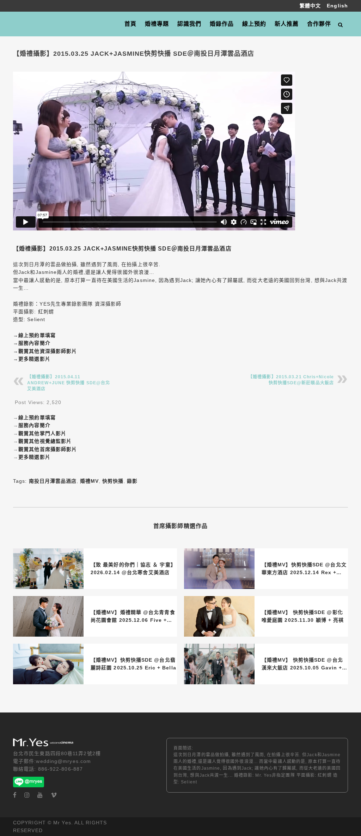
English (337, 5)
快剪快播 (112, 481)
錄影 (132, 481)
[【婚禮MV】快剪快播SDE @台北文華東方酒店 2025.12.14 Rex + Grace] (219, 568)
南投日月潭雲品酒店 (53, 481)
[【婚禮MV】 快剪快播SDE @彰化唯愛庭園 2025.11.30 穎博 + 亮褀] (219, 616)
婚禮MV (89, 481)
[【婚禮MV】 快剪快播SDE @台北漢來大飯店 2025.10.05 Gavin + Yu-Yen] (219, 664)
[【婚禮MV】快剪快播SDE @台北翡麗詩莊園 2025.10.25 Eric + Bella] (48, 664)
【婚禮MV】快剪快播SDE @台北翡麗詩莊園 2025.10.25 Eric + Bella (133, 663)
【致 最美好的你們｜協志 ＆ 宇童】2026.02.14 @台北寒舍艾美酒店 (133, 568)
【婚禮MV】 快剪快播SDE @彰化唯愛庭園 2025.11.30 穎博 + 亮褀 (303, 616)
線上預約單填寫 (37, 335)
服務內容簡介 (34, 343)
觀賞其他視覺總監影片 (45, 441)
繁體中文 (311, 5)
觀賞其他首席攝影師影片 (47, 449)
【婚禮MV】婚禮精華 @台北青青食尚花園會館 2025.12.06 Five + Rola (133, 616)
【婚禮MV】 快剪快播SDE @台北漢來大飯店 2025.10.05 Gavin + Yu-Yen (302, 664)
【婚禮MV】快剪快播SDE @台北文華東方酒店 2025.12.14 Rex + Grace (304, 569)
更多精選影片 (34, 359)
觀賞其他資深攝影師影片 (47, 351)
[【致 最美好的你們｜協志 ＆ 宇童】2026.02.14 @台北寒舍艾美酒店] (48, 568)
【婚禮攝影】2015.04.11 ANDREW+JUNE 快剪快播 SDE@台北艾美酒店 (68, 382)
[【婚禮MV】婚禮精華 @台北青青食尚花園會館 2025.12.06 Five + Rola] (48, 616)
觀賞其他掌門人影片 (42, 433)
